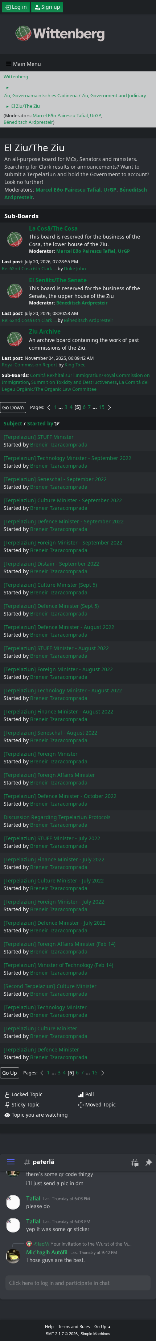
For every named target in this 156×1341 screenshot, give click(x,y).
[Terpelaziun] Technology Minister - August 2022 (63, 690)
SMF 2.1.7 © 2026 (62, 1334)
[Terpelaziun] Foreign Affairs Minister (49, 774)
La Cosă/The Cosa (53, 228)
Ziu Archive (45, 331)
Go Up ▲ (102, 1326)
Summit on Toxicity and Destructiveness (74, 382)
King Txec (75, 365)
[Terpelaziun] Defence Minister (41, 1049)
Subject (13, 423)
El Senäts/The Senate (58, 280)
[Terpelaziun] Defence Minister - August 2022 (59, 627)
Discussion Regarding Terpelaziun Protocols (57, 817)
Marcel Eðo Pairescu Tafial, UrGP (67, 116)
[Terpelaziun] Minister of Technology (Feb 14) (58, 964)
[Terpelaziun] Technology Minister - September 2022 (67, 458)
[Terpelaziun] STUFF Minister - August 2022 (56, 648)
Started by (40, 423)
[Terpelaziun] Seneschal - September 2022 (55, 479)
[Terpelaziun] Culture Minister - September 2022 (63, 500)
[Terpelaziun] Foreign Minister (41, 753)
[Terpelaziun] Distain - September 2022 (51, 563)
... (61, 407)
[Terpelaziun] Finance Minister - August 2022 (58, 711)
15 (101, 407)
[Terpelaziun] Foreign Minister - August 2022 (58, 669)
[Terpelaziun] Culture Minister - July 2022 (54, 880)
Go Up (9, 1072)
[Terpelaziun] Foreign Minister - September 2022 (63, 542)
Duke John (75, 269)
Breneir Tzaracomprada (58, 444)
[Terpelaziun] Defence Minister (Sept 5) (51, 605)
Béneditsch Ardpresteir (28, 122)
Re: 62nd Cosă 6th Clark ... (29, 269)
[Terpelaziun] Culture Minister (40, 1028)
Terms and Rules (74, 1326)
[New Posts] (15, 239)
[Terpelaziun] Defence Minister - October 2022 (60, 796)
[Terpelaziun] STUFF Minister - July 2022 (52, 838)
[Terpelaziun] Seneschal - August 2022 (50, 732)
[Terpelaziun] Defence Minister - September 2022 (64, 521)
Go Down (13, 407)
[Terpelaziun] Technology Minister (45, 1007)
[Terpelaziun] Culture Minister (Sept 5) (50, 584)
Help (49, 1326)
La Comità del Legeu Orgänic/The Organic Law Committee (75, 385)
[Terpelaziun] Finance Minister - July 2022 (54, 859)
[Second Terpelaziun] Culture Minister (50, 986)
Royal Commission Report (29, 365)
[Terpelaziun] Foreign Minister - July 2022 (54, 901)
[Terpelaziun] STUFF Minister (39, 436)
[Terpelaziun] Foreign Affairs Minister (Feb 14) (59, 943)
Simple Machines (95, 1334)
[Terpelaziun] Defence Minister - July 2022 (55, 922)
